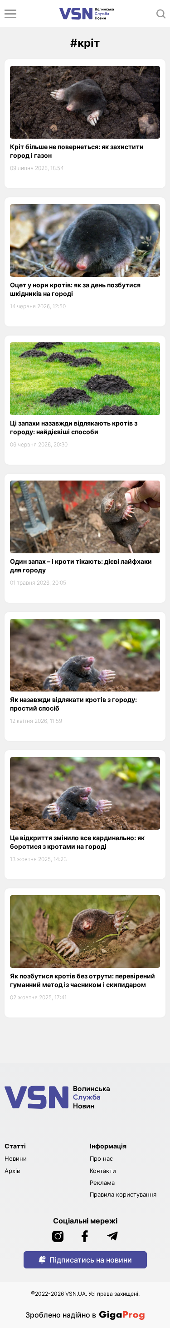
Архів (12, 1170)
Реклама (102, 1182)
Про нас (101, 1158)
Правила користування (123, 1194)
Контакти (103, 1170)
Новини (16, 1158)
